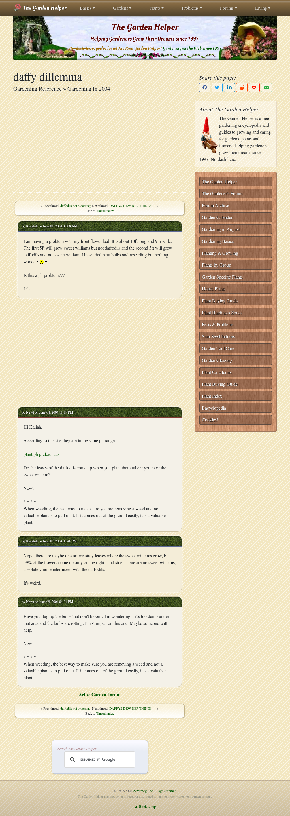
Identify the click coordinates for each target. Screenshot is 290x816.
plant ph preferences (41, 454)
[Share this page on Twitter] (217, 87)
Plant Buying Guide (220, 300)
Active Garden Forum (99, 694)
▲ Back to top (145, 806)
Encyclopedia (214, 408)
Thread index (105, 210)
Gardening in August (221, 229)
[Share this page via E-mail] (266, 87)
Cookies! (210, 420)
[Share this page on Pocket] (254, 87)
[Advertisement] (99, 146)
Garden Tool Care (218, 348)
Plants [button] (155, 8)
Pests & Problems (217, 324)
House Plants (213, 289)
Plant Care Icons (216, 372)
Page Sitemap (166, 790)
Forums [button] (227, 8)
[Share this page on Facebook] (204, 87)
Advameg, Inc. (143, 790)
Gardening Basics (218, 241)
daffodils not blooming (75, 205)
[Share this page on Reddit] (242, 87)
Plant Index (212, 396)
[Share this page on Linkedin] (229, 87)
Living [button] (261, 8)
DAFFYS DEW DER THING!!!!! (132, 205)
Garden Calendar (217, 217)
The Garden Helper (44, 8)
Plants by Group (216, 265)
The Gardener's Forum (222, 193)
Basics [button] (85, 8)
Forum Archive (215, 205)
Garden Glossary (217, 360)
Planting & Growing (220, 253)
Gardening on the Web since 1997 (192, 48)
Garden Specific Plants (222, 277)
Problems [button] (190, 8)
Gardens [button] (120, 8)
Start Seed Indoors (218, 336)
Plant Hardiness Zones (222, 312)
